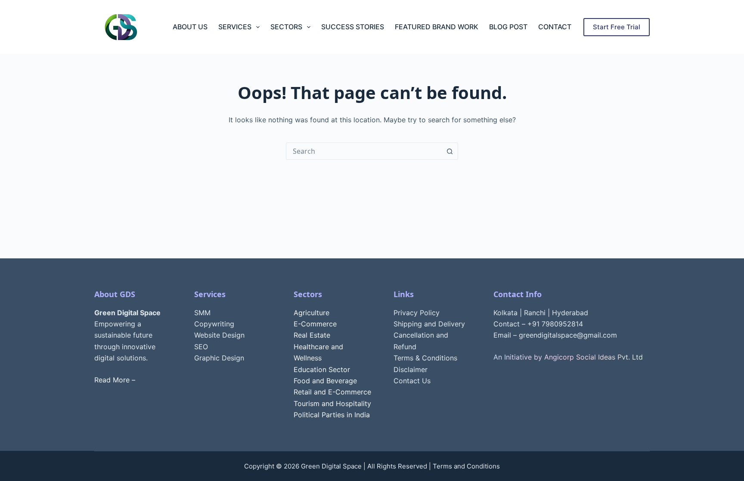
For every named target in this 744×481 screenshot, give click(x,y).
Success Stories (352, 26)
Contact (554, 26)
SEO (201, 346)
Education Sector (322, 369)
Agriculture (311, 312)
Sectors (286, 26)
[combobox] (363, 151)
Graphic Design (219, 358)
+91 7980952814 (555, 324)
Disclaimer (411, 369)
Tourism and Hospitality (332, 403)
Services (234, 26)
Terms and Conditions (466, 466)
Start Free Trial (616, 27)
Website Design (219, 335)
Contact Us (412, 380)
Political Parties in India (332, 414)
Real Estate (312, 335)
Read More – (114, 379)
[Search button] (449, 151)
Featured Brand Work (436, 26)
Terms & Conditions (425, 358)
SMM (202, 312)
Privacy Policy (417, 312)
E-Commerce (315, 324)
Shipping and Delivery (429, 324)
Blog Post (508, 26)
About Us (190, 26)
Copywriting (214, 324)
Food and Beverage (325, 380)
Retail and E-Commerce (332, 392)
